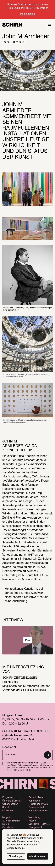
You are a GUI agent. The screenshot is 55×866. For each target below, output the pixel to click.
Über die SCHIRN (11, 801)
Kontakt (6, 807)
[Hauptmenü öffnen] (49, 25)
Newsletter (7, 811)
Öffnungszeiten (10, 804)
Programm (7, 798)
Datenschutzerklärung (27, 765)
